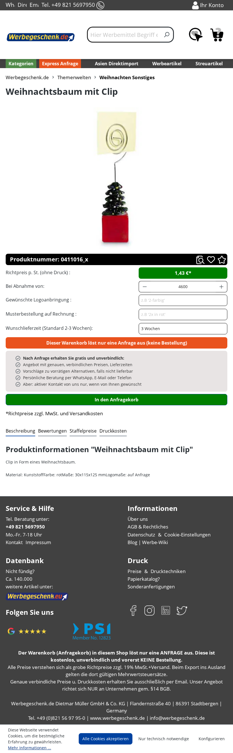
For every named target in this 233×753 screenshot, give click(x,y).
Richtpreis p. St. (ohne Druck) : (38, 272)
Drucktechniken (168, 571)
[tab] (20, 431)
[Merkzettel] (195, 34)
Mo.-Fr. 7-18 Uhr (24, 534)
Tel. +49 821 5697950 (68, 4)
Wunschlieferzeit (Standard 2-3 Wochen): (49, 328)
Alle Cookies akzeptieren (105, 738)
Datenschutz (141, 534)
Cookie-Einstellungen (187, 534)
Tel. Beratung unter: (27, 519)
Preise (135, 571)
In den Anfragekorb (116, 400)
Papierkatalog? (144, 578)
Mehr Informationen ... (29, 747)
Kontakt (14, 542)
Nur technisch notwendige (163, 738)
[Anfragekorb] (216, 34)
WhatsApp (10, 4)
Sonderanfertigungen (151, 586)
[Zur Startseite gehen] (41, 37)
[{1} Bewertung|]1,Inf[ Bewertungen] (222, 259)
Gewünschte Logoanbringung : (38, 300)
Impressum (38, 542)
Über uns (138, 519)
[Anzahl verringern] (145, 286)
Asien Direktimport (116, 63)
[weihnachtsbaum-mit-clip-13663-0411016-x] (116, 178)
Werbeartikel (167, 63)
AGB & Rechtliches (148, 526)
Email (34, 4)
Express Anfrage (60, 63)
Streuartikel (209, 63)
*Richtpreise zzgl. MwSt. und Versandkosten (54, 413)
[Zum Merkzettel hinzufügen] (211, 259)
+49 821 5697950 (25, 526)
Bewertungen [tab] (52, 431)
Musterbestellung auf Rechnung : (41, 314)
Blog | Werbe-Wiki (148, 542)
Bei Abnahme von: (25, 286)
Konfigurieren (212, 738)
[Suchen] (167, 35)
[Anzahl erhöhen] (222, 286)
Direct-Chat (22, 4)
